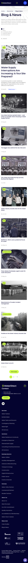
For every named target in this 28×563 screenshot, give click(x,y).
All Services (5, 430)
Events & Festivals (7, 480)
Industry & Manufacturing (9, 463)
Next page (14, 371)
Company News (7, 32)
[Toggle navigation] (25, 3)
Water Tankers (6, 414)
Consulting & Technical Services (11, 447)
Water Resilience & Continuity (10, 437)
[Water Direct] (9, 3)
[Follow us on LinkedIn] (3, 403)
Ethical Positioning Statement (13, 552)
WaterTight (5, 426)
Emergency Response (8, 440)
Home (3, 11)
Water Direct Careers (8, 517)
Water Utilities (6, 457)
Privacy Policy (16, 550)
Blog (4, 30)
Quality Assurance (7, 510)
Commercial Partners (8, 490)
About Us (4, 501)
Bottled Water (6, 417)
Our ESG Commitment (8, 507)
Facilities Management (8, 460)
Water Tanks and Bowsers (9, 420)
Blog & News (5, 527)
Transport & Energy (7, 467)
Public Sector (5, 476)
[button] (25, 560)
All (3, 29)
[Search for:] (1, 38)
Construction (5, 470)
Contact (6, 398)
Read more (11, 89)
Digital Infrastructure (8, 473)
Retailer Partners (6, 493)
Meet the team (6, 504)
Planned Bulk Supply (7, 443)
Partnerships (6, 35)
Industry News (7, 33)
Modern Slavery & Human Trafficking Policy (14, 551)
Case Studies (5, 524)
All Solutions (5, 450)
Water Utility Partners (8, 487)
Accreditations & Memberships (10, 513)
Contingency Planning (8, 423)
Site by (4, 557)
